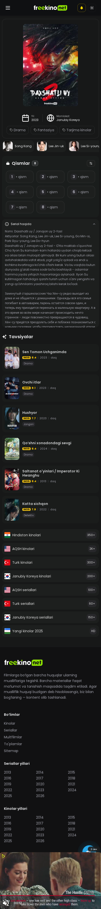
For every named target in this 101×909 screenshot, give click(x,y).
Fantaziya (46, 130)
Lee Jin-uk (45, 236)
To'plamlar (13, 744)
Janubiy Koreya (68, 120)
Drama (19, 130)
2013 (7, 772)
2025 (8, 795)
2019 (7, 784)
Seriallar (10, 730)
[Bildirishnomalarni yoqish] (81, 8)
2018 (71, 778)
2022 (8, 790)
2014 (40, 772)
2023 (34, 120)
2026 (40, 795)
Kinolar (9, 723)
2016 (7, 778)
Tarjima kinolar (78, 130)
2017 (39, 778)
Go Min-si (82, 236)
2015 (71, 772)
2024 (72, 790)
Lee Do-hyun (40, 241)
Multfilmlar (13, 737)
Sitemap (11, 750)
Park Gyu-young (17, 241)
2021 (71, 784)
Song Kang (28, 236)
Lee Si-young (64, 236)
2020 (40, 784)
